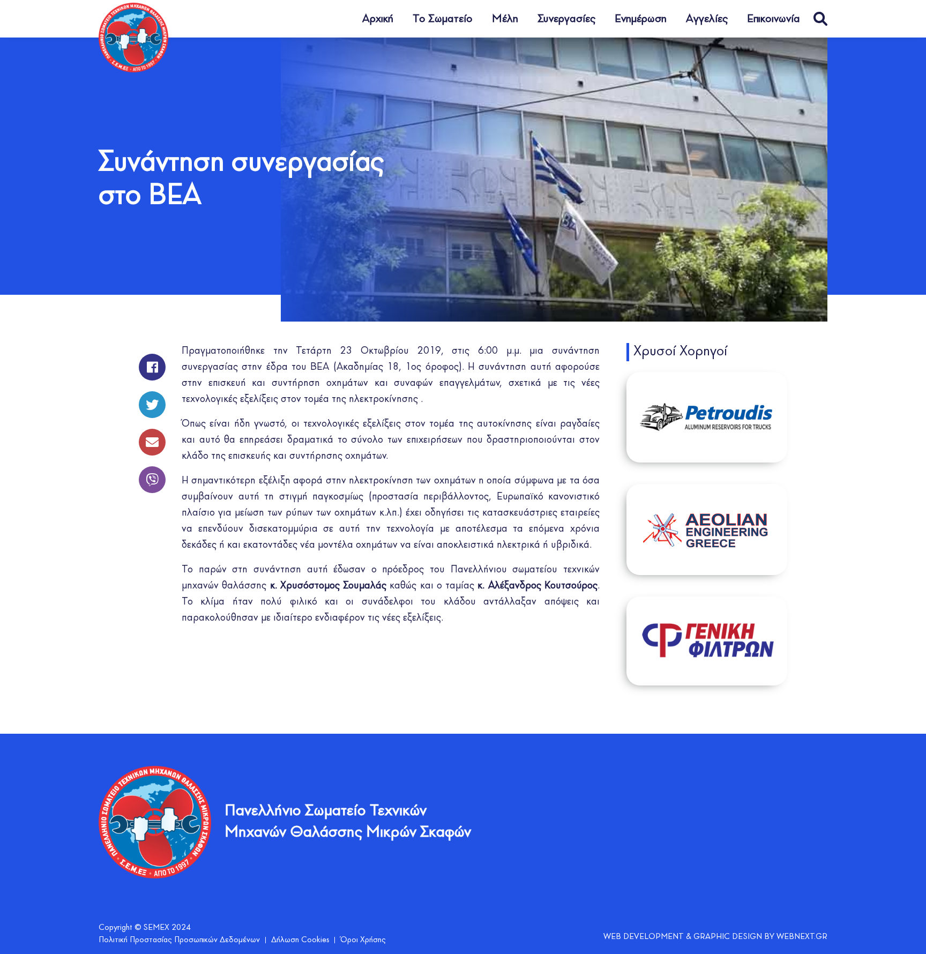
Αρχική (377, 19)
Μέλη (505, 19)
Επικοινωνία (773, 19)
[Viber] (152, 474)
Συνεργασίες (566, 19)
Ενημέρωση (641, 19)
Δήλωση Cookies (300, 940)
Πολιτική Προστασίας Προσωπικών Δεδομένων (179, 940)
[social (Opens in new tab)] (152, 362)
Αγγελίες (707, 19)
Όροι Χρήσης (363, 940)
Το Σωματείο (443, 19)
